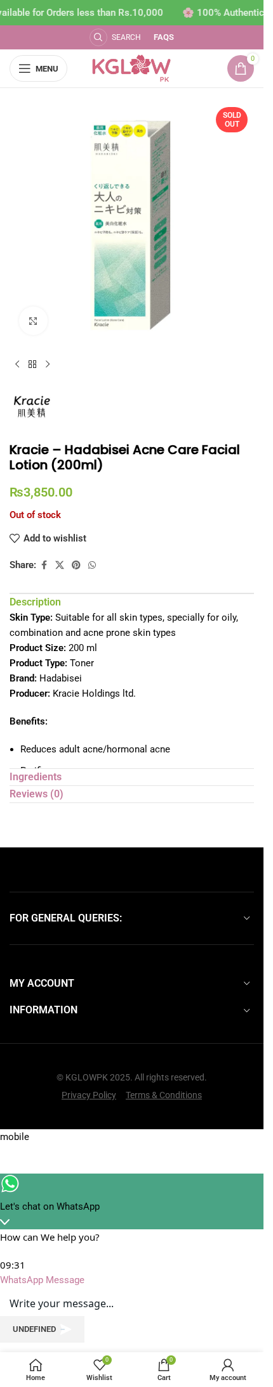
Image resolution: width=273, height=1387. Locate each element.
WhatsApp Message (42, 1280)
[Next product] (47, 364)
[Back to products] (32, 364)
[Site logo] (131, 67)
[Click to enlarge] (33, 321)
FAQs (164, 37)
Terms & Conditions (164, 1095)
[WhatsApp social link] (92, 565)
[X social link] (59, 565)
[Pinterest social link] (76, 565)
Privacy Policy (89, 1095)
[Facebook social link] (43, 565)
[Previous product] (17, 364)
